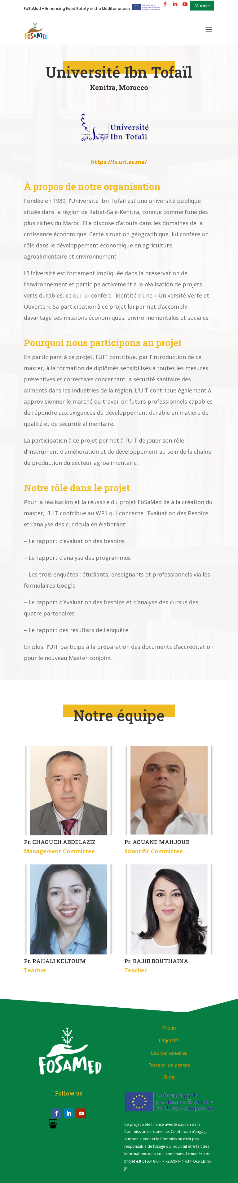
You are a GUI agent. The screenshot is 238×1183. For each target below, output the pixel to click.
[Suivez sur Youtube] (81, 1113)
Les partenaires (169, 1052)
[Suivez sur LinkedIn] (69, 1113)
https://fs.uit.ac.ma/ (119, 161)
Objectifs (169, 1040)
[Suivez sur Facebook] (56, 1113)
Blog (169, 1077)
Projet (169, 1028)
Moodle (202, 5)
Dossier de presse (169, 1065)
